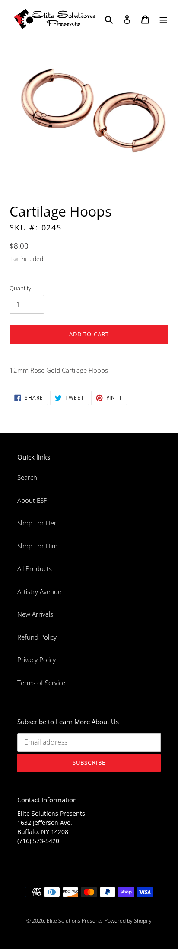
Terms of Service (41, 682)
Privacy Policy (36, 659)
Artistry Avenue (39, 591)
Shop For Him (37, 546)
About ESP (32, 500)
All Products (34, 568)
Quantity (20, 288)
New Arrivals (35, 614)
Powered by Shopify (128, 920)
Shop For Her (37, 523)
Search (27, 477)
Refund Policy (37, 637)
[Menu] (163, 19)
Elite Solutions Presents (75, 920)
